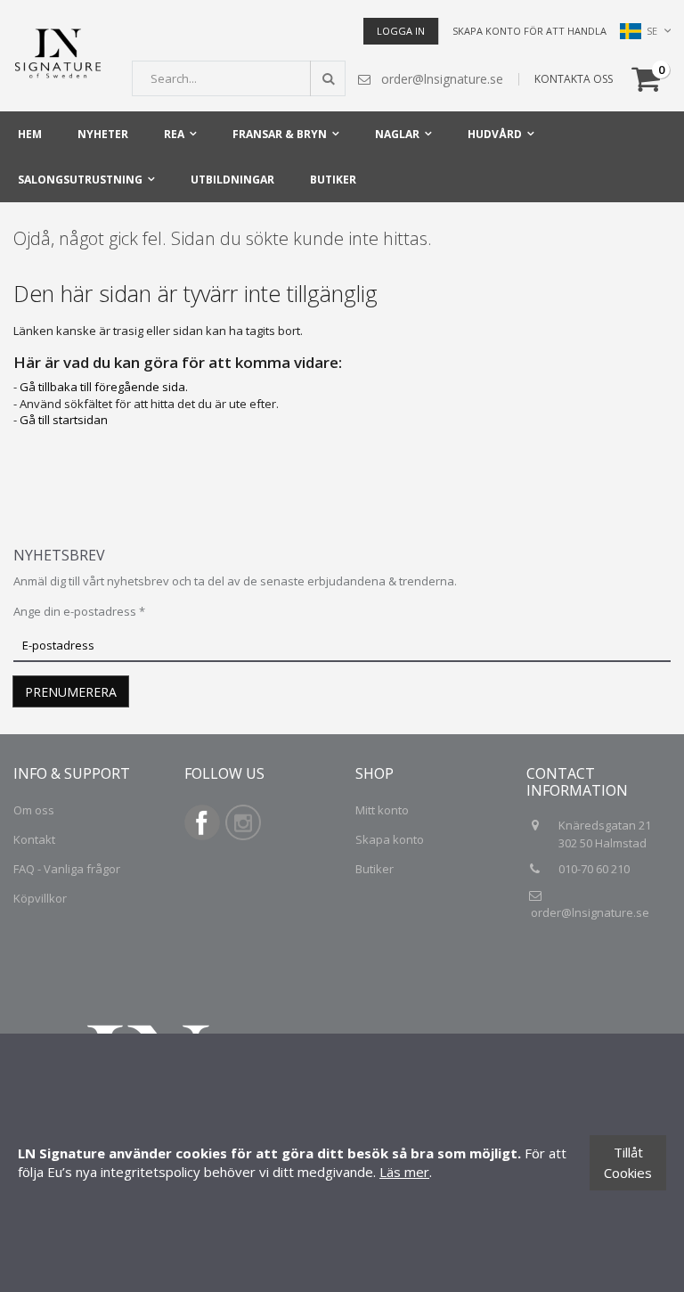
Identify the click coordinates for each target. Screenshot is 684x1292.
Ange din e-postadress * (79, 611)
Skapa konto (389, 839)
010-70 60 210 (595, 869)
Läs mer (404, 1172)
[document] (342, 1163)
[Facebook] (202, 836)
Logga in (401, 30)
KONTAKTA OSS (573, 78)
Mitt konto (382, 810)
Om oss (33, 810)
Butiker (374, 869)
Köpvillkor (40, 898)
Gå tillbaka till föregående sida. (104, 387)
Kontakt (34, 839)
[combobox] (239, 78)
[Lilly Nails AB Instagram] (243, 836)
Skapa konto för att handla (529, 30)
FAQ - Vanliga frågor (66, 869)
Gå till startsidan (64, 420)
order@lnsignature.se (590, 912)
